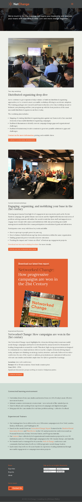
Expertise (11, 469)
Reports (11, 472)
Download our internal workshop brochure (23, 244)
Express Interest (16, 374)
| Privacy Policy (53, 499)
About (10, 475)
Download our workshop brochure (23, 249)
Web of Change (48, 441)
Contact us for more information (22, 140)
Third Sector (31, 431)
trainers (16, 436)
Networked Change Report (41, 428)
